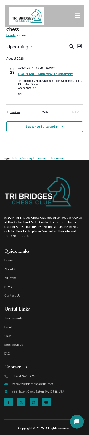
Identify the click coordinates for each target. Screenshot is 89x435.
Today (44, 111)
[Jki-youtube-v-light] (46, 402)
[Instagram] (34, 402)
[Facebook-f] (8, 402)
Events (11, 35)
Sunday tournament (36, 158)
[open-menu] (77, 16)
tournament (59, 158)
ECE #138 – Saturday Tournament (45, 73)
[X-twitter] (21, 402)
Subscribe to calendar (42, 126)
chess (17, 158)
